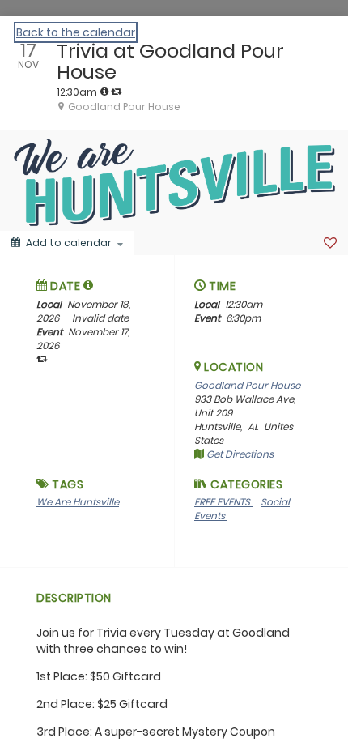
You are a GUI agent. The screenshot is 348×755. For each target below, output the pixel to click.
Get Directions (239, 454)
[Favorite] (330, 243)
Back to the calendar (75, 32)
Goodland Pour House (247, 385)
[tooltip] (104, 91)
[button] (88, 285)
